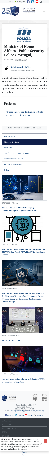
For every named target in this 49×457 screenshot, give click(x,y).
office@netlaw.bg (17, 411)
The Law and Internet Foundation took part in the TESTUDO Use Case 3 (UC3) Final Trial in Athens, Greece (23, 252)
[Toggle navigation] (44, 10)
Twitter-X (17, 128)
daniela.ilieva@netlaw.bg (34, 411)
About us (6, 421)
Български (21, 1)
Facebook (28, 128)
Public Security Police (21, 67)
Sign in (24, 455)
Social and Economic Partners (16, 153)
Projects (6, 424)
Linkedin (37, 128)
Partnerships (9, 136)
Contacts (10, 1)
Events (5, 436)
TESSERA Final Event (11, 340)
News (4, 432)
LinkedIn (21, 415)
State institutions (21, 59)
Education (8, 147)
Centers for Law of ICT (13, 158)
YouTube (30, 415)
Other (6, 170)
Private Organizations (13, 164)
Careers (24, 452)
